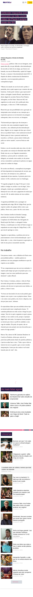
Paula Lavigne (5, 63)
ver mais (15, 582)
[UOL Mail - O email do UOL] (23, 2)
